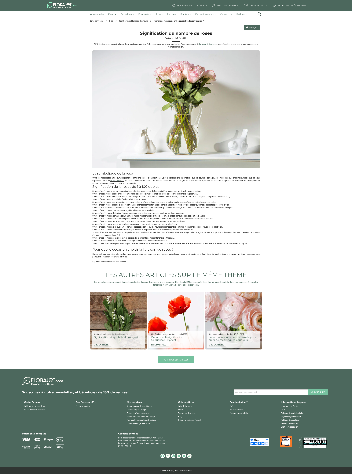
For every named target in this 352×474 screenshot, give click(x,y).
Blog (180, 416)
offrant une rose (117, 180)
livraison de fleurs (206, 44)
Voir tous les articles (176, 360)
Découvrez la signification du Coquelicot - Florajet (169, 338)
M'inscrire (318, 392)
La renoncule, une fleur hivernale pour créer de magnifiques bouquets (232, 338)
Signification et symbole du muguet (116, 337)
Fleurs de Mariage (83, 406)
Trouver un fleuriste (186, 413)
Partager (252, 27)
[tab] (98, 14)
